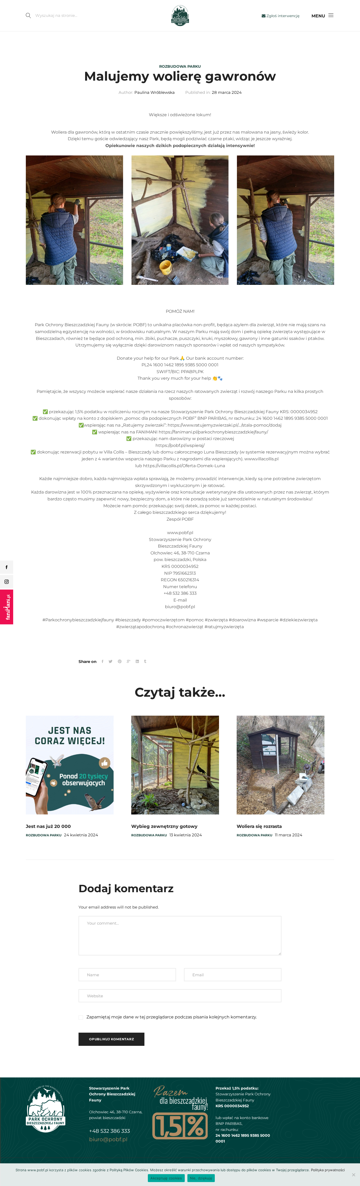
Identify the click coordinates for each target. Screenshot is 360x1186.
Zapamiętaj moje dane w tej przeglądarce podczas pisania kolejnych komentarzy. (171, 1017)
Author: (126, 92)
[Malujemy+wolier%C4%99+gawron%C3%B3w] (128, 661)
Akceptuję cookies (166, 1178)
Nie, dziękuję (201, 1178)
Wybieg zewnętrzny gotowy (164, 826)
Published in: (198, 92)
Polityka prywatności (328, 1170)
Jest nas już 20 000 (48, 826)
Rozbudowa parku (180, 66)
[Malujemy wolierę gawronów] (102, 661)
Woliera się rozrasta (259, 826)
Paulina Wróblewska (154, 92)
